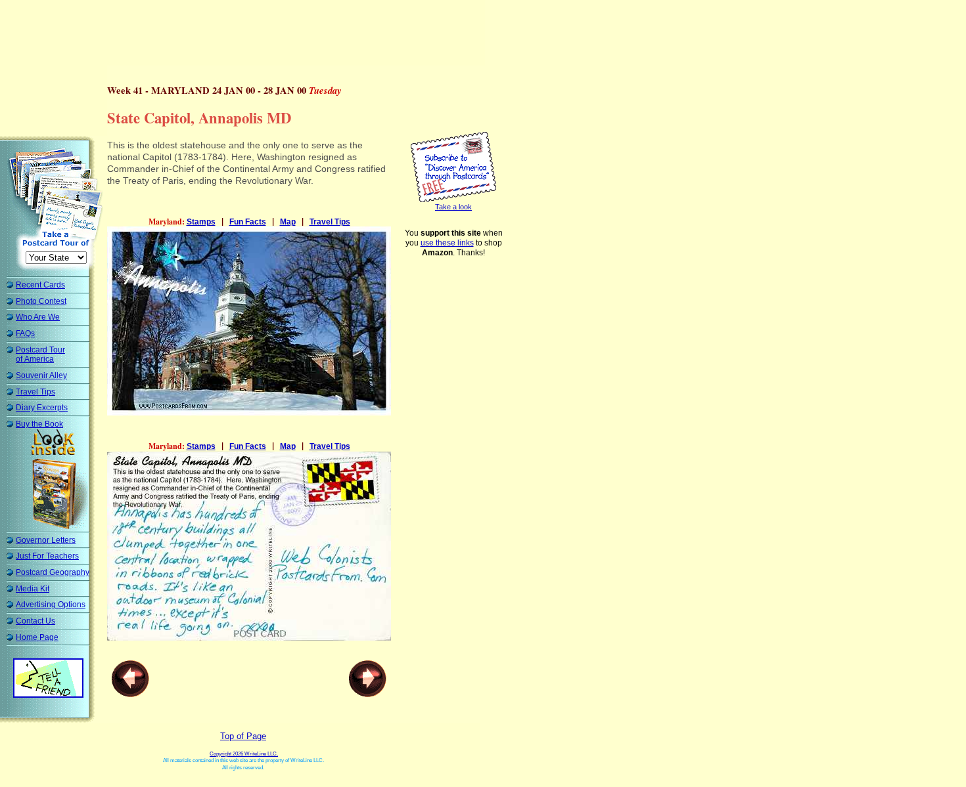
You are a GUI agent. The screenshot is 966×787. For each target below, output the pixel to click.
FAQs (25, 333)
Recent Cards (40, 284)
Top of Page (243, 736)
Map (288, 221)
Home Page (37, 637)
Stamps (201, 221)
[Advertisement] (246, 36)
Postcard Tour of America (40, 354)
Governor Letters (46, 540)
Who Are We (38, 317)
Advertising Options (50, 604)
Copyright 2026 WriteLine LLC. (244, 754)
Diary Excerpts (42, 407)
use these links (447, 242)
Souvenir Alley (41, 375)
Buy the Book (39, 424)
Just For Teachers (47, 556)
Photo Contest (41, 301)
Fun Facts (247, 221)
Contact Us (35, 621)
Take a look (453, 207)
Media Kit (32, 588)
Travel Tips (35, 391)
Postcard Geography (52, 572)
